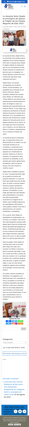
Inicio (4, 359)
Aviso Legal (17, 424)
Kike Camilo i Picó (11, 26)
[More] (20, 324)
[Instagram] (14, 324)
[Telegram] (8, 324)
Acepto (10, 424)
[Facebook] (8, 321)
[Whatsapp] (20, 321)
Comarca (6, 29)
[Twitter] (14, 321)
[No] (27, 421)
